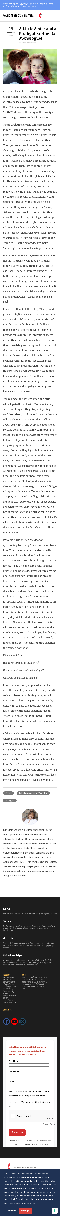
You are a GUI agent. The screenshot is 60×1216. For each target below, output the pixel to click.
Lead (6, 909)
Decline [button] (11, 1210)
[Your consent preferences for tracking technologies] (55, 1211)
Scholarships (12, 955)
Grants (8, 938)
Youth (8, 793)
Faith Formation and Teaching (33, 793)
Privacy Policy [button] (28, 1203)
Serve (7, 921)
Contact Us (7, 1009)
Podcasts (6, 974)
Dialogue (10, 800)
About (24, 974)
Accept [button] (25, 1210)
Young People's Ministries (18, 15)
